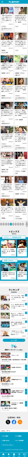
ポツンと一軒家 (5, 52)
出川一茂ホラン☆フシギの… (6, 29)
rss (20, 422)
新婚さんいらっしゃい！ (6, 98)
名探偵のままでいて (6, 123)
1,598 (27, 224)
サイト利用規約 (20, 440)
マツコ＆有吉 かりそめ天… (19, 98)
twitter (8, 422)
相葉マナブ (17, 75)
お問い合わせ (6, 440)
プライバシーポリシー (8, 445)
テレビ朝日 (5, 436)
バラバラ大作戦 (18, 218)
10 (23, 224)
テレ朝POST (14, 2)
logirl (16, 173)
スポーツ (8, 73)
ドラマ (16, 26)
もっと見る (14, 340)
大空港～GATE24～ (9, 260)
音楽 (7, 169)
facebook (14, 422)
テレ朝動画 (23, 171)
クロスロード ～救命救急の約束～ (13, 237)
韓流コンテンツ (5, 171)
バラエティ (4, 26)
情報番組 (3, 218)
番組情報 (3, 50)
